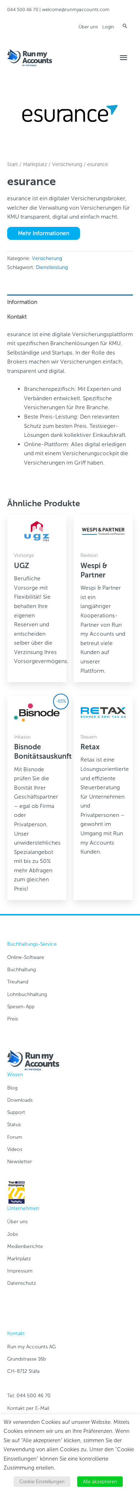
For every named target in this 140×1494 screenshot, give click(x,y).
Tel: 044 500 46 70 (29, 1396)
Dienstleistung (52, 267)
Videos (14, 1149)
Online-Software (25, 957)
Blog (12, 1088)
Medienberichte (25, 1246)
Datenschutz (21, 1283)
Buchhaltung (21, 970)
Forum (14, 1137)
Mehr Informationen (43, 233)
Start (12, 164)
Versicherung (67, 164)
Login (108, 26)
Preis (12, 1019)
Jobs (12, 1234)
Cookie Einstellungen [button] (42, 1481)
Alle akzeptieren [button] (100, 1481)
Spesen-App (20, 1007)
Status (14, 1124)
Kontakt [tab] (17, 316)
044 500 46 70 (22, 9)
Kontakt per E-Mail (28, 1408)
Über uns (88, 26)
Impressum (20, 1271)
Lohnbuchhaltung (27, 994)
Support (16, 1112)
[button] (125, 26)
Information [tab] (22, 301)
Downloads (20, 1100)
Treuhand (17, 982)
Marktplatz (35, 164)
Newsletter (19, 1162)
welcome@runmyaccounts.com (75, 9)
